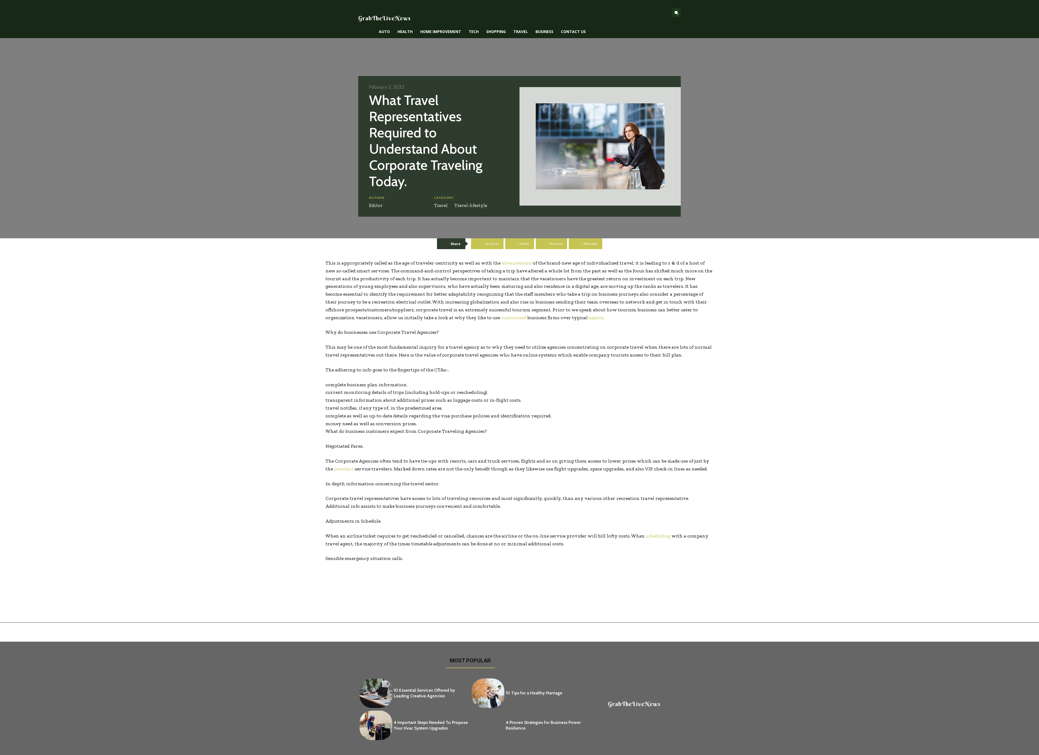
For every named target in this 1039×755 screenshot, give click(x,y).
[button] (676, 12)
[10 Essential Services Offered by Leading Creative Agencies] (376, 693)
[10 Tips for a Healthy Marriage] (488, 693)
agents (596, 318)
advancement (517, 263)
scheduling (658, 536)
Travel (441, 205)
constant (344, 469)
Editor (375, 205)
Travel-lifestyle (470, 205)
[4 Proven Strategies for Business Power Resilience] (488, 725)
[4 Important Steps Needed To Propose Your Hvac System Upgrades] (376, 725)
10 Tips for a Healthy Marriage (534, 692)
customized (513, 318)
